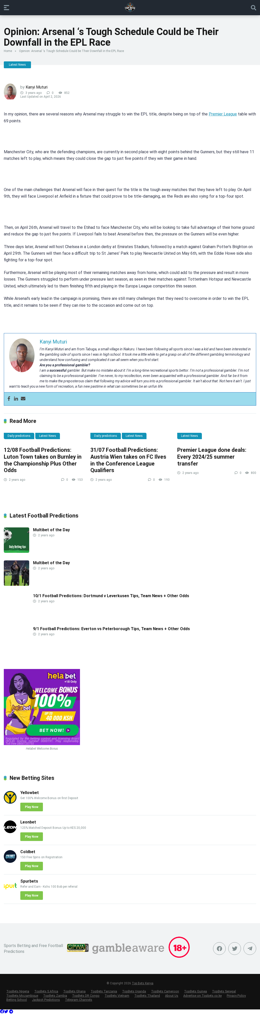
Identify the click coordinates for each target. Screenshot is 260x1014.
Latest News (17, 64)
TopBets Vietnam (117, 996)
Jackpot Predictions (46, 1000)
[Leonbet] (10, 831)
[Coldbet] (10, 861)
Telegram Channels (78, 1000)
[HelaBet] (42, 743)
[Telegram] (11, 1011)
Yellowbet (29, 792)
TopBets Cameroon (165, 991)
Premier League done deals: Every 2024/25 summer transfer (211, 457)
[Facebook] (9, 399)
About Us (171, 996)
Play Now (31, 807)
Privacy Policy (236, 996)
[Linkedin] (16, 399)
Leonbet (28, 822)
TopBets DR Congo (86, 996)
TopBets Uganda (134, 991)
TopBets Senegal (224, 991)
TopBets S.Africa (46, 991)
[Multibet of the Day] (16, 551)
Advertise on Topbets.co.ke (202, 996)
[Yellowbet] (10, 802)
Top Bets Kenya (142, 983)
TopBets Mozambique (22, 996)
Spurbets (29, 881)
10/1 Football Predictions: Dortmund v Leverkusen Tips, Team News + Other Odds (111, 595)
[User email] (23, 399)
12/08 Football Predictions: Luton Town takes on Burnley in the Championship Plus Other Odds (43, 460)
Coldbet (27, 851)
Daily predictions (19, 436)
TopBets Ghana (74, 991)
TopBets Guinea (195, 991)
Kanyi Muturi (36, 87)
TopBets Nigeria (17, 991)
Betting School (16, 1000)
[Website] (249, 948)
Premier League (223, 114)
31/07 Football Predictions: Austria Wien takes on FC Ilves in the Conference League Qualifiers (128, 460)
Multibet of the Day (51, 529)
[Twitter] (234, 948)
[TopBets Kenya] (130, 7)
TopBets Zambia (55, 996)
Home (8, 51)
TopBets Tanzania (104, 991)
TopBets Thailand (147, 996)
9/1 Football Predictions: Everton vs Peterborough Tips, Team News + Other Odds (111, 628)
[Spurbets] (10, 890)
